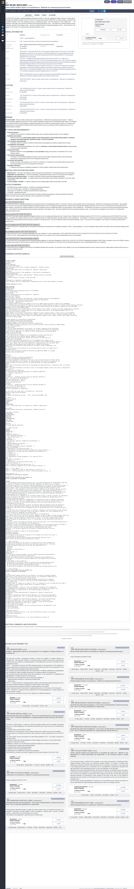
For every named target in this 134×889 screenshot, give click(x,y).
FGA (53, 11)
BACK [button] (6, 11)
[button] (92, 11)
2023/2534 (42, 792)
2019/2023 (42, 11)
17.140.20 (36, 765)
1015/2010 (95, 743)
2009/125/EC (26, 11)
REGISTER (128, 1)
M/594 (97, 671)
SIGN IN (120, 1)
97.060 (19, 11)
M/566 (49, 11)
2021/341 (118, 669)
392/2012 (49, 792)
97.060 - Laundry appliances (27, 38)
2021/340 (112, 669)
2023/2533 (35, 792)
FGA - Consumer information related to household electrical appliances (39, 41)
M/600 (55, 792)
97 (98, 44)
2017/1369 (96, 817)
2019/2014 (35, 11)
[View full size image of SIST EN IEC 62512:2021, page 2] (88, 27)
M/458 (48, 765)
